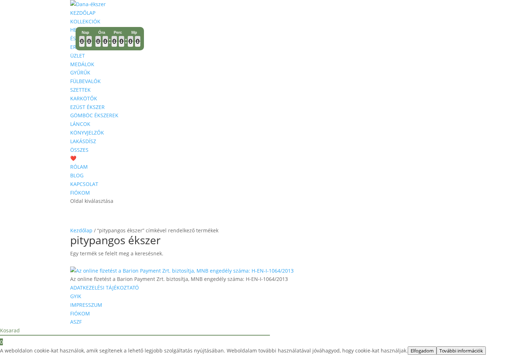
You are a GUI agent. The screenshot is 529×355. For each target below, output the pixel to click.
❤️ (73, 158)
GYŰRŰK (80, 72)
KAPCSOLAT (84, 184)
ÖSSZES (79, 149)
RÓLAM (79, 166)
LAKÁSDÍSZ (83, 141)
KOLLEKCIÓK (85, 21)
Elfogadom (422, 350)
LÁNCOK (80, 123)
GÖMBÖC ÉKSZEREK (94, 115)
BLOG (76, 175)
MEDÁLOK (82, 64)
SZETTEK (80, 89)
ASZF (76, 321)
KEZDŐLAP (82, 12)
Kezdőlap (81, 230)
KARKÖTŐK (83, 98)
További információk (461, 350)
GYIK (75, 296)
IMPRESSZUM (86, 304)
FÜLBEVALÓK (85, 81)
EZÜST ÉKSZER (87, 107)
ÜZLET (77, 55)
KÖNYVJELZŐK (87, 132)
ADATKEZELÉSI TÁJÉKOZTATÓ (104, 287)
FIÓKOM (80, 192)
